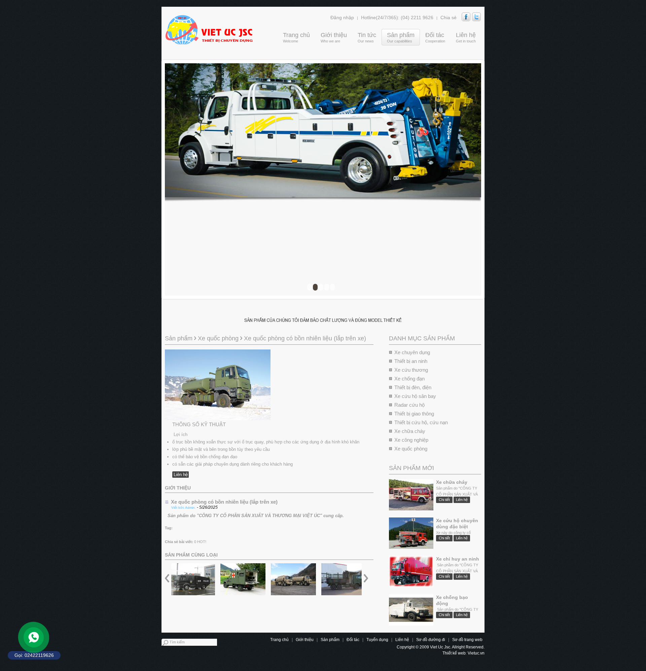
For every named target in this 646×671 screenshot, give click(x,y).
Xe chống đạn (409, 378)
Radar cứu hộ (409, 405)
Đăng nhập (342, 17)
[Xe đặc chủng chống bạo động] (192, 579)
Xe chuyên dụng (412, 352)
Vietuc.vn (476, 653)
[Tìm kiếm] (221, 643)
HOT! (201, 542)
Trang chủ (279, 639)
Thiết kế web (454, 653)
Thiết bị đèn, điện (412, 387)
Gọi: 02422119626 (34, 655)
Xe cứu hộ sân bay (415, 396)
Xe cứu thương (411, 370)
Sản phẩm (179, 338)
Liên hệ (181, 474)
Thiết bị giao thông (414, 413)
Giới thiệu (305, 639)
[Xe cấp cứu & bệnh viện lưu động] (242, 579)
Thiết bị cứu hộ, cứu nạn (421, 422)
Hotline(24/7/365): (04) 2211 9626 (397, 17)
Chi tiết (444, 500)
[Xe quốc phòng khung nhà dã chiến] (343, 579)
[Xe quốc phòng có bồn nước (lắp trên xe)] (293, 579)
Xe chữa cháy (409, 431)
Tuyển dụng (377, 639)
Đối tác (353, 639)
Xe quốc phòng (410, 448)
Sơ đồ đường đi (430, 639)
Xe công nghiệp (411, 440)
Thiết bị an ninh (410, 361)
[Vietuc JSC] (209, 29)
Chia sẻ (448, 17)
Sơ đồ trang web (467, 639)
